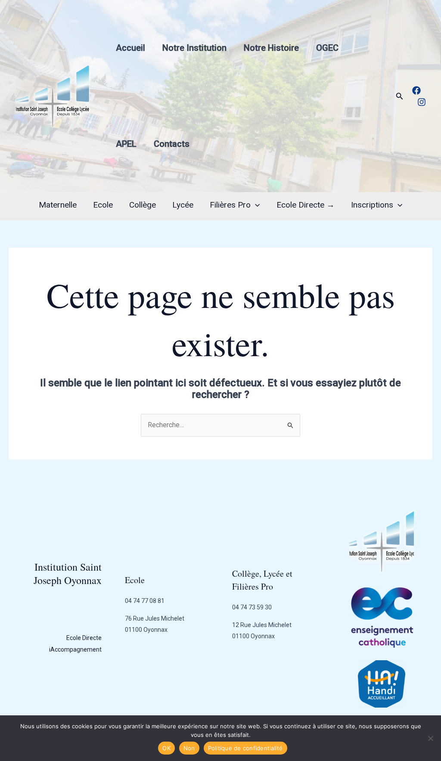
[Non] (430, 738)
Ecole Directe (84, 637)
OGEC (327, 48)
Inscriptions (372, 205)
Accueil (130, 48)
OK (166, 748)
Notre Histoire (271, 48)
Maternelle (58, 205)
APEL (126, 144)
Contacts (171, 144)
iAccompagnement (75, 649)
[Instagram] (421, 102)
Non (189, 748)
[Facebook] (416, 90)
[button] (400, 96)
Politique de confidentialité (245, 748)
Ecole (103, 205)
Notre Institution (194, 48)
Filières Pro (230, 205)
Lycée (182, 205)
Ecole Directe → (305, 205)
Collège (142, 205)
